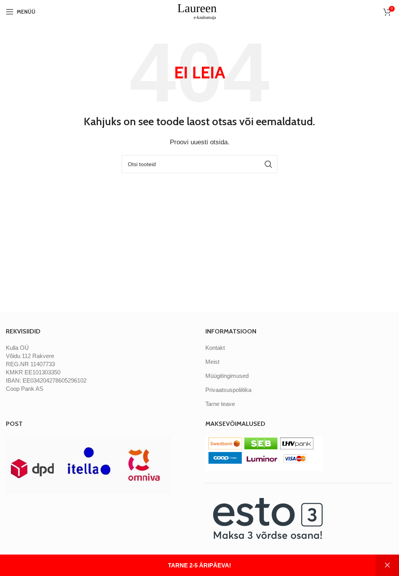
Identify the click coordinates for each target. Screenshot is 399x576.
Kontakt (215, 347)
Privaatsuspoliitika (228, 389)
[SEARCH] (268, 164)
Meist (212, 361)
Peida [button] (387, 565)
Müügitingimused (227, 375)
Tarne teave (220, 404)
